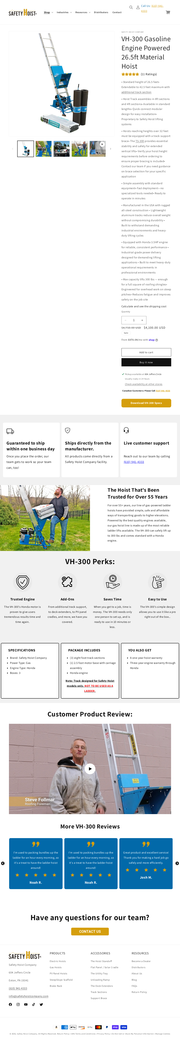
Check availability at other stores (143, 384)
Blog (134, 979)
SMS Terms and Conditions (83, 1034)
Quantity (125, 311)
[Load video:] (90, 769)
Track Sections (99, 992)
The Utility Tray (99, 973)
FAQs (134, 985)
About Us (137, 973)
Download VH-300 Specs (146, 403)
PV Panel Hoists (58, 973)
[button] (48, 12)
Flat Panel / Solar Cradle (104, 967)
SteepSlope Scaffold (61, 979)
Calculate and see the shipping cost (143, 306)
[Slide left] (13, 149)
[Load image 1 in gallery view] (25, 149)
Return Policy (139, 992)
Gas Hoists (56, 967)
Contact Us (90, 931)
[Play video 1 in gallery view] (97, 149)
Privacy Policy (103, 1034)
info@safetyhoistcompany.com (28, 996)
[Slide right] (110, 149)
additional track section (136, 92)
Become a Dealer (141, 961)
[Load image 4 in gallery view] (80, 149)
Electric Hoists (58, 961)
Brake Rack (56, 985)
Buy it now (146, 362)
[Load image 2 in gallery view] (44, 149)
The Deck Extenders (102, 985)
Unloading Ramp (100, 979)
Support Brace (99, 998)
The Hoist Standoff (101, 961)
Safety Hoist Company (27, 1034)
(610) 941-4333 (163, 390)
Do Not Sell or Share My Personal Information (133, 1034)
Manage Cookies (162, 1034)
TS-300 (140, 141)
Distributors (138, 967)
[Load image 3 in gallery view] (61, 149)
